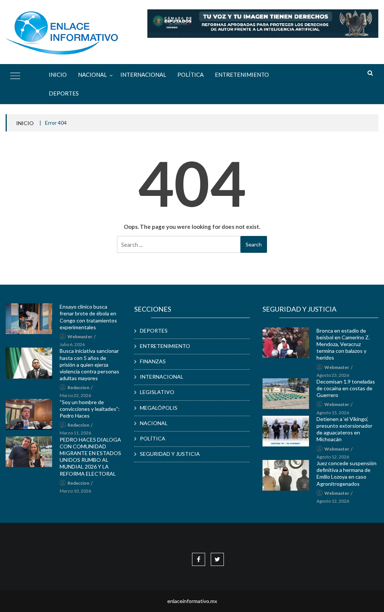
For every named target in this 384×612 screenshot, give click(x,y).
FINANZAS (153, 361)
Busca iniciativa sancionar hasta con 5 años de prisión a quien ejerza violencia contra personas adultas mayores (89, 364)
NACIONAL (92, 74)
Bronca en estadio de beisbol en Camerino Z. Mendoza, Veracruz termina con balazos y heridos (343, 344)
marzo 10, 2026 (75, 491)
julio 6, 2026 (72, 344)
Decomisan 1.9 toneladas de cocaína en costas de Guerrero (345, 388)
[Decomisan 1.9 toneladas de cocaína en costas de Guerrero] (285, 393)
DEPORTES (64, 93)
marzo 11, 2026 (75, 433)
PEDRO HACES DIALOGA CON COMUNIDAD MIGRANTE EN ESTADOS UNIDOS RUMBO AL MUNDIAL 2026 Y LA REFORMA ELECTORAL (90, 456)
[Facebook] (198, 559)
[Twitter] (217, 559)
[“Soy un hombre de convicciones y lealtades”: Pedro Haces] (29, 414)
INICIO (25, 123)
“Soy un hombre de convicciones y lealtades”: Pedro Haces (90, 409)
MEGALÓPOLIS (158, 408)
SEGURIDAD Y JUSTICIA (170, 454)
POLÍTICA (190, 74)
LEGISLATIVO (157, 392)
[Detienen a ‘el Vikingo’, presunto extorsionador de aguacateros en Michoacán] (285, 431)
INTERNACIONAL (143, 74)
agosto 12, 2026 (332, 457)
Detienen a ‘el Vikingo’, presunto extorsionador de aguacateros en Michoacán (344, 429)
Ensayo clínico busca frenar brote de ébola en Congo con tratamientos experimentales (88, 316)
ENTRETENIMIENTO (242, 74)
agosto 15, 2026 (332, 412)
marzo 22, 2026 (75, 395)
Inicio (58, 74)
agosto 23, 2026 (332, 375)
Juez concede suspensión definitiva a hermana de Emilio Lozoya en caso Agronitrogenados (346, 473)
